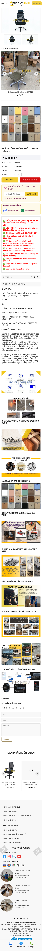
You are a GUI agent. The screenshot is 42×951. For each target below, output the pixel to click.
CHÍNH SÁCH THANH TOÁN (12, 843)
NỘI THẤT (16, 323)
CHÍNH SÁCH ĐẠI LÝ (9, 820)
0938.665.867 (21, 198)
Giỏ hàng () (36, 3)
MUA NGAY (9, 180)
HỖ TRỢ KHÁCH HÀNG (10, 825)
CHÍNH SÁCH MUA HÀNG (11, 838)
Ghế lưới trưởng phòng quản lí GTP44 (10, 783)
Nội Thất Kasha (21, 847)
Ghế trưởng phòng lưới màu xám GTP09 (31, 783)
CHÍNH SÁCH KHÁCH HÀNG (12, 807)
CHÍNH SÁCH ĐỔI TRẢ (10, 830)
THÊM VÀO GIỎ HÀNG (30, 180)
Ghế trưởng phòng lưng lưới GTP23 (20, 92)
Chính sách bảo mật (10, 811)
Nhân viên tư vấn (13, 210)
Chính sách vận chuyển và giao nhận (17, 816)
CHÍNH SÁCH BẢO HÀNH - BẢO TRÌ (14, 834)
